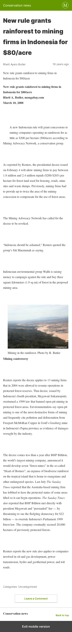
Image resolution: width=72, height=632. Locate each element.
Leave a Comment (36, 598)
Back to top (62, 615)
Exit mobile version (36, 626)
